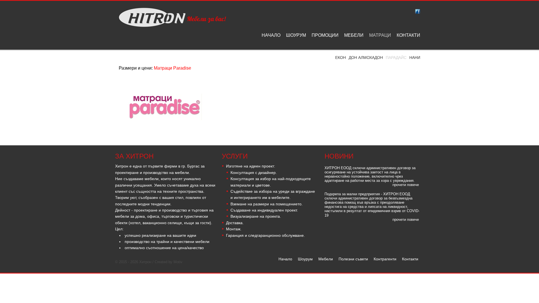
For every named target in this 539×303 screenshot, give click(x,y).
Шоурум (305, 259)
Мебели (325, 259)
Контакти (410, 259)
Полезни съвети (353, 259)
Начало (285, 259)
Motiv (177, 262)
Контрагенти (385, 259)
